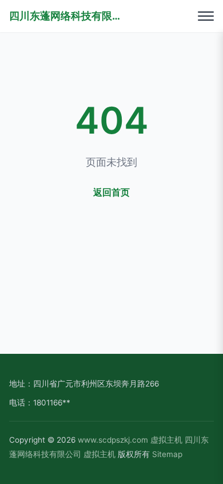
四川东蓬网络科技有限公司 (66, 16)
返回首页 (111, 192)
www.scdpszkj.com (113, 439)
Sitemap (167, 454)
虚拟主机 (166, 439)
